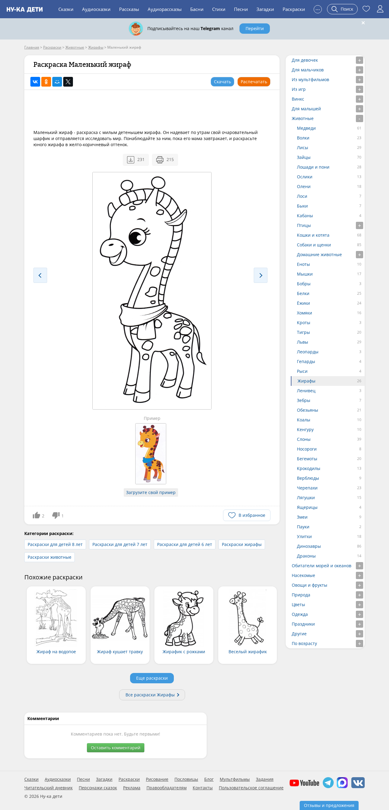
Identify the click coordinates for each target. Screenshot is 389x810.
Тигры (303, 332)
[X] (68, 82)
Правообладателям (166, 788)
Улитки (304, 536)
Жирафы (306, 381)
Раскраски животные (49, 557)
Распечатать (254, 81)
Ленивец (306, 390)
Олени (304, 186)
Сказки (66, 9)
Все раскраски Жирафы (150, 695)
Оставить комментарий (115, 747)
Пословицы (186, 779)
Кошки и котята (313, 235)
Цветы (298, 604)
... (317, 8)
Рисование (157, 779)
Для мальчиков (308, 70)
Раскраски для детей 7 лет (119, 544)
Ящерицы (307, 507)
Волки (303, 138)
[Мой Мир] (57, 82)
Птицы (304, 225)
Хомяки (304, 313)
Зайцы (304, 157)
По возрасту (304, 643)
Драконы (306, 556)
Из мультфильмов (310, 79)
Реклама (131, 788)
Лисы (302, 147)
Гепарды (306, 361)
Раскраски (294, 9)
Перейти (255, 28)
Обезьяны (307, 410)
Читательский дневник (48, 788)
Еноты (303, 264)
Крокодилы (308, 468)
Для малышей (306, 109)
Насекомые (303, 575)
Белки (303, 293)
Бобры (304, 284)
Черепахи (307, 488)
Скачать (222, 81)
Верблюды (308, 478)
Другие (299, 634)
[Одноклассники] (46, 82)
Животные (303, 118)
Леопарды (307, 352)
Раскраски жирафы (242, 544)
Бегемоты (307, 459)
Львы (302, 342)
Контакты (203, 788)
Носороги (307, 449)
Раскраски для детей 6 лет (184, 544)
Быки (302, 206)
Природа (301, 595)
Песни (241, 9)
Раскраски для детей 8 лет (55, 544)
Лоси (302, 196)
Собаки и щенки (314, 245)
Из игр (299, 89)
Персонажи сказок (98, 788)
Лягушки (306, 497)
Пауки (303, 527)
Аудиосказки (96, 9)
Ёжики (303, 303)
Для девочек (305, 60)
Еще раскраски (152, 678)
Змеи (302, 517)
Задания (265, 779)
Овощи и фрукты (309, 585)
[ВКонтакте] (35, 82)
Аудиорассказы (165, 9)
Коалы (303, 420)
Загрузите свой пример (151, 492)
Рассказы (129, 9)
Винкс (298, 99)
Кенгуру (305, 429)
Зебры (303, 400)
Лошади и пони (313, 167)
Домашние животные (319, 254)
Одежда (300, 614)
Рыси (302, 371)
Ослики (304, 177)
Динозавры (309, 546)
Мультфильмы (235, 779)
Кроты (303, 322)
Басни (197, 9)
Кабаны (305, 215)
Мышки (305, 274)
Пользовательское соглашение (251, 788)
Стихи (218, 9)
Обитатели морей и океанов (321, 565)
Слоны (304, 439)
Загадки (265, 9)
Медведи (306, 128)
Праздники (303, 624)
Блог (209, 779)
